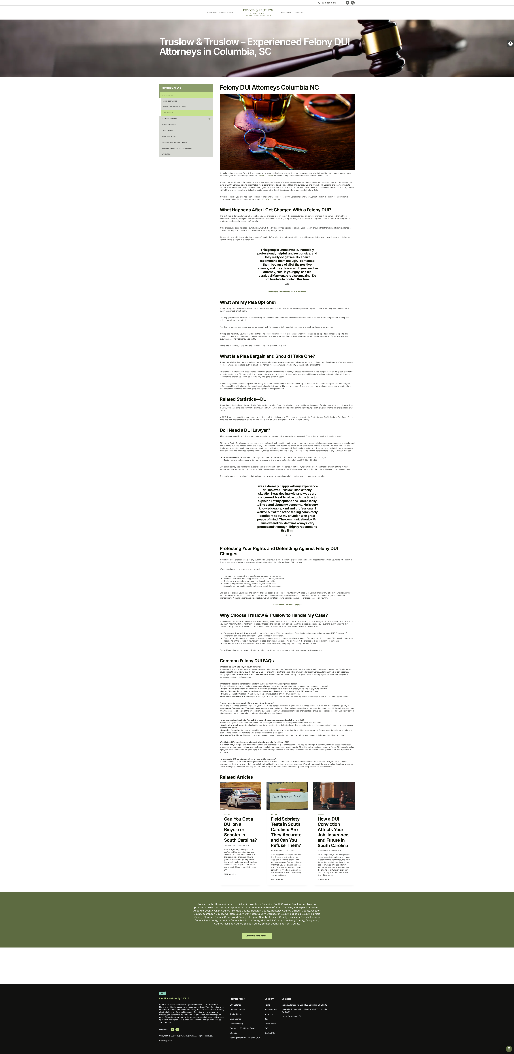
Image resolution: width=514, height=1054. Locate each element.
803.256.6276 (329, 2)
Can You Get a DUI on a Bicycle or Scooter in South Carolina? (240, 829)
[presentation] (240, 796)
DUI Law (227, 814)
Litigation (166, 154)
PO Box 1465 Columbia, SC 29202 (312, 1005)
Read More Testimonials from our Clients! (287, 291)
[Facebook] (347, 3)
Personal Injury (169, 136)
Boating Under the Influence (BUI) (177, 148)
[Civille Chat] (509, 1049)
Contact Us (298, 12)
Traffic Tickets (169, 124)
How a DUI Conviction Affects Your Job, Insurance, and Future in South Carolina (334, 832)
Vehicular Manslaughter (174, 107)
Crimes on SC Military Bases (174, 142)
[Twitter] (353, 3)
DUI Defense (167, 95)
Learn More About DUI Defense (287, 605)
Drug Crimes (167, 130)
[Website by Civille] (192, 996)
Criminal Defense (169, 118)
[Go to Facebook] (172, 1029)
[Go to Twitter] (177, 1029)
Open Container (170, 101)
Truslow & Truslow (265, 175)
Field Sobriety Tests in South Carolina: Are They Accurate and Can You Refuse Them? (286, 832)
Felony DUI (168, 113)
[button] (510, 43)
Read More (229, 874)
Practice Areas (171, 88)
